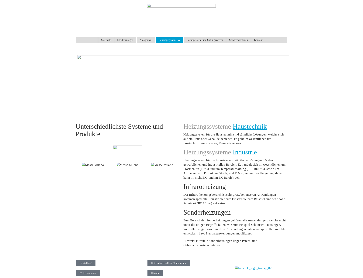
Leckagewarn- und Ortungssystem (205, 40)
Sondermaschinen (238, 40)
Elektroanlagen (125, 40)
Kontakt (258, 40)
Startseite (106, 40)
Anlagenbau (146, 40)
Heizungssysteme (167, 40)
